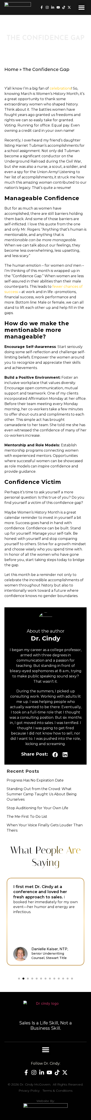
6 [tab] (41, 979)
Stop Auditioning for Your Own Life (37, 808)
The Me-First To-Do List (27, 816)
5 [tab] (36, 979)
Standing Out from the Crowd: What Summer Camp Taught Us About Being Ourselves (42, 794)
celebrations (60, 88)
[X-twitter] (69, 7)
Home (11, 69)
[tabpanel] (45, 922)
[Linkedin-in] (52, 7)
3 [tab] (28, 979)
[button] (82, 7)
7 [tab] (45, 979)
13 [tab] (72, 979)
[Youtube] (58, 7)
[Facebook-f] (41, 7)
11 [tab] (63, 979)
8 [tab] (50, 979)
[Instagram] (47, 7)
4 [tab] (32, 979)
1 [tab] (19, 979)
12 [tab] (67, 979)
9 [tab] (54, 979)
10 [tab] (59, 979)
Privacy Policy (29, 1091)
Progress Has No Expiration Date (35, 780)
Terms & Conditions (57, 1091)
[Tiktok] (63, 7)
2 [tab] (23, 979)
